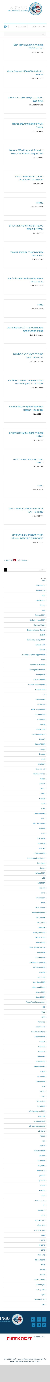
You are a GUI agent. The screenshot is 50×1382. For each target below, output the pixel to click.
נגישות (12, 1361)
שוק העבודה (40, 1285)
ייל (44, 1205)
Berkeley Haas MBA (37, 620)
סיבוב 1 (42, 1240)
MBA (43, 903)
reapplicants (40, 1027)
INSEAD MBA (40, 853)
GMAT (42, 794)
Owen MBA (40, 992)
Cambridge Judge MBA (36, 640)
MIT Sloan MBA (39, 967)
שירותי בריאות (40, 1299)
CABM (42, 635)
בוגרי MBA (41, 1171)
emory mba (40, 729)
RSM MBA (41, 1057)
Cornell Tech (40, 690)
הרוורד (42, 1195)
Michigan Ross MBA (37, 962)
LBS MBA (41, 883)
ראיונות (42, 1275)
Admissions (40, 590)
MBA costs (41, 923)
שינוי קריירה (40, 1290)
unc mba (41, 1116)
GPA (43, 804)
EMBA (42, 724)
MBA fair (41, 928)
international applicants (36, 858)
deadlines (41, 704)
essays (42, 749)
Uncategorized (39, 1121)
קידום (43, 1265)
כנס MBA (41, 1210)
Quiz (43, 1012)
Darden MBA (40, 699)
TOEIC (42, 1096)
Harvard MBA (40, 813)
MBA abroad (40, 908)
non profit (41, 977)
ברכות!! (39, 203)
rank (43, 1017)
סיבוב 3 (42, 1250)
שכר (43, 1305)
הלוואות (42, 1190)
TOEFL (42, 1091)
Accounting (40, 585)
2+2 (43, 580)
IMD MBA (41, 843)
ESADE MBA (40, 744)
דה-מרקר (41, 1180)
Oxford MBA (40, 997)
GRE (43, 809)
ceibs (43, 660)
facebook (41, 764)
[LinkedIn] (39, 1325)
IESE (43, 833)
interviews (41, 863)
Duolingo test (40, 714)
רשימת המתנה (39, 1280)
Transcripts (40, 1101)
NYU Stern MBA (39, 982)
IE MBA (42, 828)
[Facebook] (44, 1319)
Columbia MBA (39, 680)
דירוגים (42, 1185)
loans (43, 893)
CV (44, 694)
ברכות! (40, 305)
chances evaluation (37, 665)
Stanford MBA (39, 1066)
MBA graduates (39, 932)
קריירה (42, 1270)
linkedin (42, 888)
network (42, 972)
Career (42, 650)
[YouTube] (33, 1319)
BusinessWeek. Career (36, 630)
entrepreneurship (38, 734)
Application (41, 600)
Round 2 (41, 1047)
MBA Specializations (37, 947)
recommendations (38, 1032)
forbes (42, 779)
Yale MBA (41, 1161)
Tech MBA (41, 1076)
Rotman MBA (40, 1037)
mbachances (40, 957)
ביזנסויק (42, 1176)
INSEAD (42, 848)
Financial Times (39, 774)
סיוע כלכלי (41, 1255)
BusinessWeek (39, 625)
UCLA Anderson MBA (37, 1111)
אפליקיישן (41, 1166)
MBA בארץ (41, 952)
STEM (42, 1071)
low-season (40, 898)
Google (42, 799)
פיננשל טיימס (40, 1260)
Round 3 (41, 1052)
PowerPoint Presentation (35, 1002)
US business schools (37, 1126)
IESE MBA (41, 838)
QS (43, 1007)
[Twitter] (39, 1319)
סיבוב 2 (42, 1245)
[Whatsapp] (33, 1325)
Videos (42, 1136)
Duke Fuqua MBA (38, 709)
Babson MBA (40, 615)
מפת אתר (18, 1361)
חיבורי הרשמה (40, 1200)
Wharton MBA (39, 1151)
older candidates (38, 987)
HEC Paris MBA (39, 823)
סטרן (43, 1235)
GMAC (42, 789)
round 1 (42, 1042)
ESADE (42, 739)
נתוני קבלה (41, 1225)
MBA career (40, 918)
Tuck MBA (41, 1106)
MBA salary (40, 942)
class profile (40, 675)
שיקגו (43, 1295)
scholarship (40, 1062)
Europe (42, 754)
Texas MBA (40, 1081)
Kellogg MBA (40, 873)
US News (41, 1131)
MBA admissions (38, 913)
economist (41, 719)
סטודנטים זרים (39, 1230)
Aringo (42, 605)
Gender (42, 784)
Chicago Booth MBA (37, 670)
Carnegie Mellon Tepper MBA (33, 655)
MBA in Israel (40, 937)
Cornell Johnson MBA (36, 685)
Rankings (41, 1022)
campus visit (40, 645)
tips (43, 1086)
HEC (43, 818)
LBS (43, 878)
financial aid (40, 769)
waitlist (42, 1146)
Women (42, 1156)
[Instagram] (44, 1325)
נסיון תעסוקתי (40, 1220)
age (43, 595)
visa (43, 1141)
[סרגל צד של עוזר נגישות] (47, 3)
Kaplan (42, 868)
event (43, 759)
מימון (43, 1215)
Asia (43, 610)
